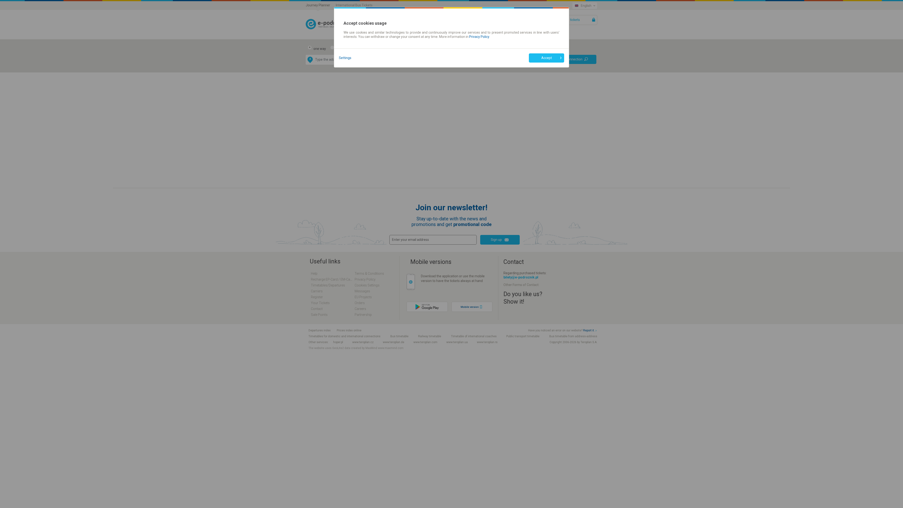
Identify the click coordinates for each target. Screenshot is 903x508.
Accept (546, 58)
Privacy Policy (479, 37)
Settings (345, 58)
